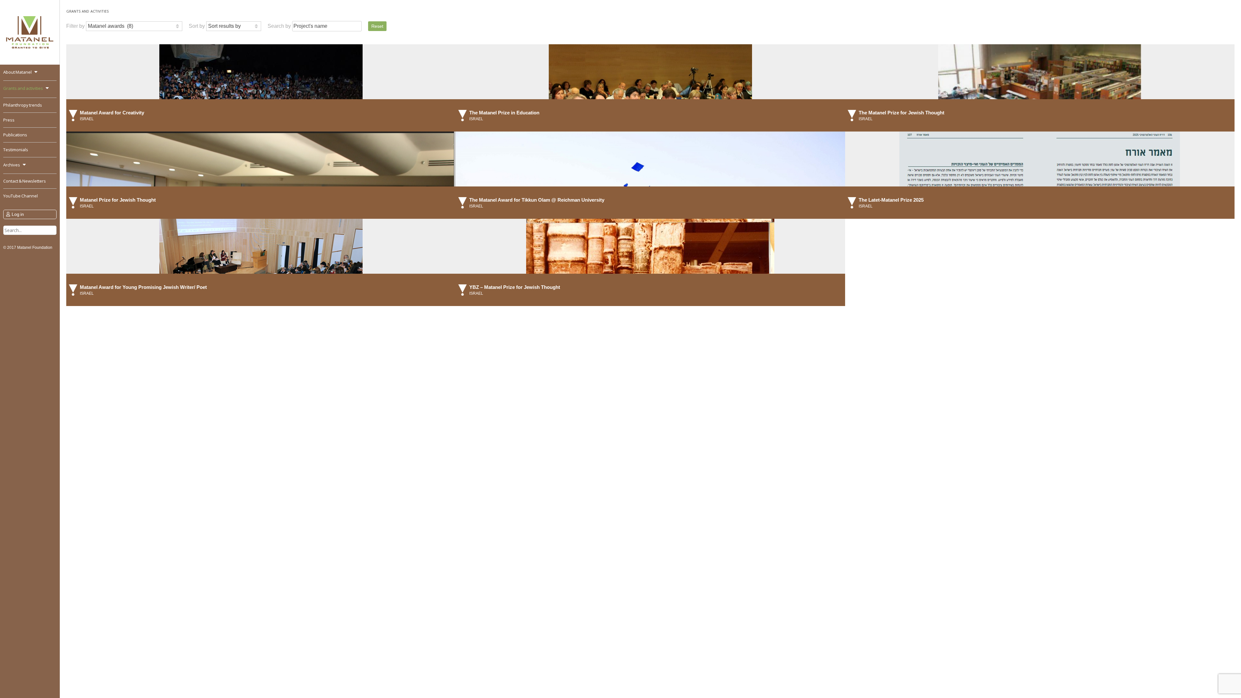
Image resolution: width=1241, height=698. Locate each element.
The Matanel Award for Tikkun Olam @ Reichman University (536, 200)
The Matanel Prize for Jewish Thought (901, 112)
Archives (11, 165)
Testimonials (15, 150)
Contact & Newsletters (24, 181)
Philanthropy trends (22, 105)
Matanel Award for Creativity (112, 112)
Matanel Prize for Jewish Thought (118, 200)
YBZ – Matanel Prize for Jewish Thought (514, 287)
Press (9, 120)
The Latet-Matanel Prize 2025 (891, 200)
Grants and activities (23, 88)
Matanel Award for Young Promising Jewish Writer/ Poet (143, 287)
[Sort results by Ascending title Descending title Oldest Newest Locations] (233, 26)
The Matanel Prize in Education (504, 112)
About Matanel (17, 72)
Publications (15, 135)
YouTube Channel (20, 196)
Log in (18, 214)
